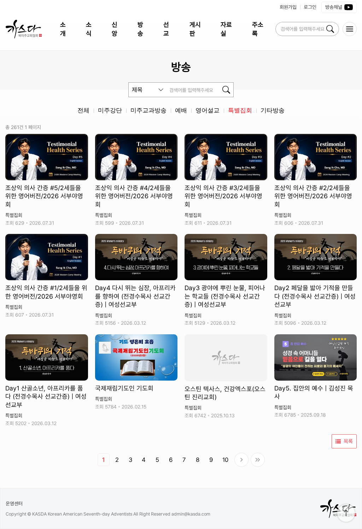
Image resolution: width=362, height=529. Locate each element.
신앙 (114, 29)
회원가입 (288, 7)
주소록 (257, 29)
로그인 (310, 7)
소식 (89, 29)
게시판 (195, 29)
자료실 (226, 29)
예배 (181, 110)
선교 (166, 29)
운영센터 (14, 503)
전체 (83, 110)
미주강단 (110, 110)
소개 (63, 29)
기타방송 (273, 110)
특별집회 (240, 110)
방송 (140, 29)
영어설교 (207, 110)
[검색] (330, 29)
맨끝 (258, 460)
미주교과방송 (148, 110)
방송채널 (333, 7)
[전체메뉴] (350, 29)
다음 (241, 460)
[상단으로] (346, 513)
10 (225, 459)
